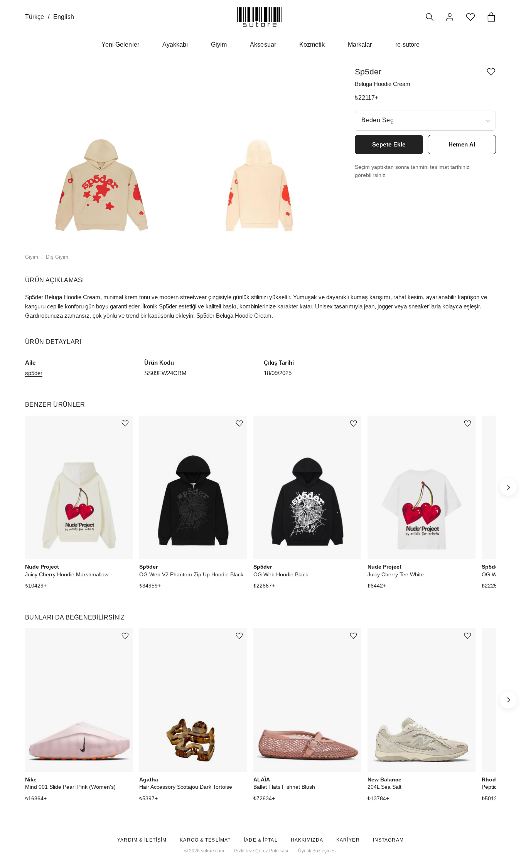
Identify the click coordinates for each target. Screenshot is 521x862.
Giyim (219, 44)
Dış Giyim (57, 257)
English (63, 16)
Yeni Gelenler (120, 44)
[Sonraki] (508, 487)
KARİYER (348, 840)
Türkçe (34, 16)
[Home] (260, 16)
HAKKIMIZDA (307, 840)
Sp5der (368, 71)
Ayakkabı (175, 44)
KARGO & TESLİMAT (205, 840)
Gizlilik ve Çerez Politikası (261, 851)
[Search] (429, 17)
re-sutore (407, 44)
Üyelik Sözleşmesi (317, 851)
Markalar (360, 44)
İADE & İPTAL (260, 840)
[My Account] (449, 17)
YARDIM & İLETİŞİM (142, 840)
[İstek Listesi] (470, 17)
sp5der (33, 373)
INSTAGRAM (388, 840)
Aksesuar (263, 44)
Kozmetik (312, 44)
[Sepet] (491, 17)
